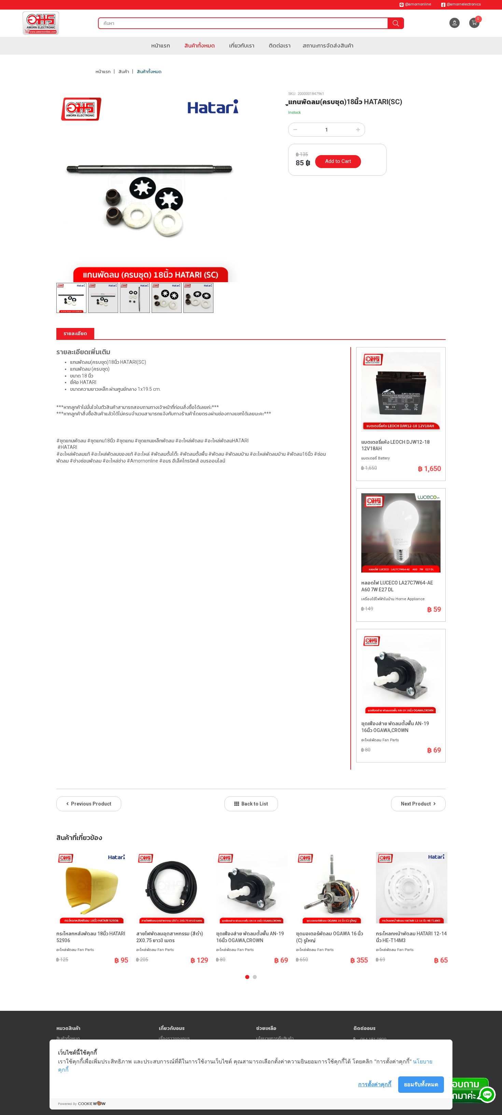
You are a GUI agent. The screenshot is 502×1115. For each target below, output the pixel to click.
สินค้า (123, 71)
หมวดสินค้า (68, 1028)
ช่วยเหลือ (266, 1028)
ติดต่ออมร (364, 1028)
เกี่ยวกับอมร (172, 1028)
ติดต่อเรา (280, 45)
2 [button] (255, 977)
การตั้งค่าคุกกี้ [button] (374, 1084)
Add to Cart (338, 161)
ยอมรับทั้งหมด (421, 1084)
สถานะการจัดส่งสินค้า (328, 45)
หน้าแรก (160, 45)
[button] (474, 22)
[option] (151, 187)
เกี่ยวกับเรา (241, 45)
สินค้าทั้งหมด (199, 45)
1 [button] (247, 977)
